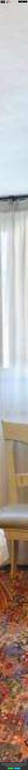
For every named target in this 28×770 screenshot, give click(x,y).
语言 (22, 1)
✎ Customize (17, 768)
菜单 (3, 1)
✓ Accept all (10, 768)
